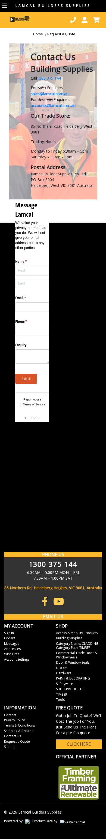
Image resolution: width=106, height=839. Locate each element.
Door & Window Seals (72, 662)
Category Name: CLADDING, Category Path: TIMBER (77, 645)
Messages (11, 643)
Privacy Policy (14, 720)
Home (38, 33)
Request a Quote (61, 33)
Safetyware (64, 683)
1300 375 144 (49, 78)
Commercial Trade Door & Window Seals (76, 655)
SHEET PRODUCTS (69, 689)
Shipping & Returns (18, 730)
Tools (60, 699)
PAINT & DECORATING (73, 678)
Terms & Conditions (19, 725)
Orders (9, 638)
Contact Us (12, 736)
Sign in (9, 633)
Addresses (12, 648)
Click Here (79, 744)
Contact (10, 715)
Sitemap (10, 746)
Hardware (63, 673)
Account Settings (16, 659)
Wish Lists (11, 654)
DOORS (61, 668)
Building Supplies (69, 638)
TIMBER (61, 694)
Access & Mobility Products (77, 633)
